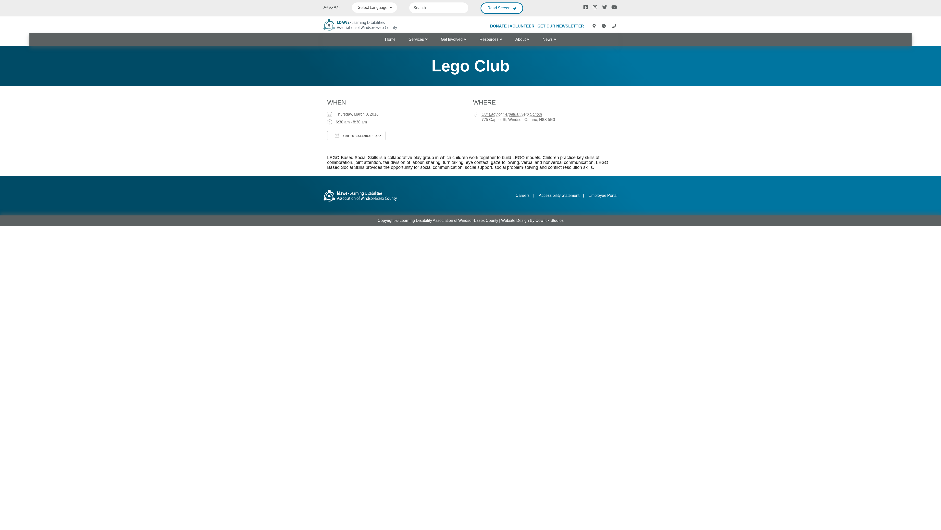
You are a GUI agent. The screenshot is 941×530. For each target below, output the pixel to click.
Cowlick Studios (549, 220)
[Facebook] (585, 6)
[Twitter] (604, 6)
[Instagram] (594, 6)
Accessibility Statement (559, 195)
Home (390, 39)
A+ (325, 7)
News (548, 39)
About (520, 39)
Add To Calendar (357, 135)
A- (331, 7)
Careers (523, 195)
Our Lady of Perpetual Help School (512, 114)
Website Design (515, 220)
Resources (489, 39)
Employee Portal (603, 195)
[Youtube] (613, 6)
